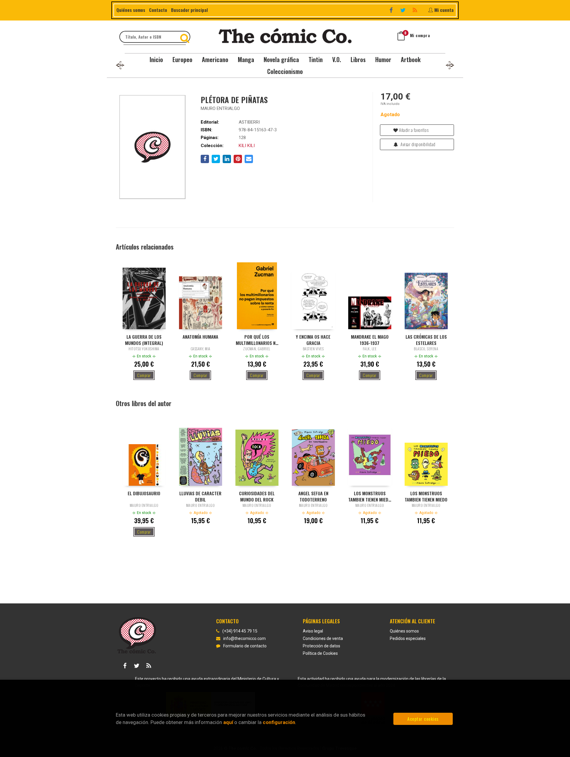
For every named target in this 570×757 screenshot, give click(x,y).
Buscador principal (189, 10)
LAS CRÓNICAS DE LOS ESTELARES (426, 340)
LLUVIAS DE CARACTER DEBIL (200, 496)
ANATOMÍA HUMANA (200, 337)
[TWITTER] (403, 10)
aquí (228, 722)
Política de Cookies (320, 653)
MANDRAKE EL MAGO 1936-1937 (370, 340)
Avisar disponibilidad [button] (418, 144)
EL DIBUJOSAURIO (144, 493)
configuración (279, 722)
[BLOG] (415, 10)
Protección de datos (321, 646)
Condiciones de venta (323, 638)
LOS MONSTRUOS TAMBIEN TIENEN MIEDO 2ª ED (369, 496)
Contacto (158, 10)
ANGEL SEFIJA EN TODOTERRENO (313, 496)
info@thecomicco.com (244, 638)
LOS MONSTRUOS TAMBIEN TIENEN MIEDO (426, 496)
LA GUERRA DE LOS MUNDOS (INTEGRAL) (144, 340)
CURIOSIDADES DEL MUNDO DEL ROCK (257, 496)
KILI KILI (247, 145)
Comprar (144, 375)
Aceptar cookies (423, 718)
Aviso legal (313, 631)
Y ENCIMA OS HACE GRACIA (313, 340)
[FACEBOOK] (392, 10)
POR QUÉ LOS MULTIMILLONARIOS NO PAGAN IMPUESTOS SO (257, 340)
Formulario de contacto (245, 646)
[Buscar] (185, 37)
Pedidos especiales (408, 638)
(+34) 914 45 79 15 (239, 631)
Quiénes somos (130, 10)
